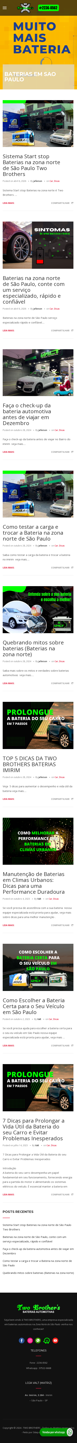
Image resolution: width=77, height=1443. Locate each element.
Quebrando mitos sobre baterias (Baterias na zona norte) (33, 648)
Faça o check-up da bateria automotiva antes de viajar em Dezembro (27, 414)
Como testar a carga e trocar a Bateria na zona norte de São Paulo (33, 532)
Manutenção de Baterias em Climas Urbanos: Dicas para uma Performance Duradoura (34, 882)
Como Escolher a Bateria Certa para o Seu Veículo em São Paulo (34, 1006)
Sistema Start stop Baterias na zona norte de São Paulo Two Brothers (31, 165)
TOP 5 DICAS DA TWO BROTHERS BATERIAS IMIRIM (30, 764)
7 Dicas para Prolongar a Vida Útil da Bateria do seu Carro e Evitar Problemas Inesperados (33, 1129)
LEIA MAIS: (9, 203)
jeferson (37, 181)
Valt (39, 898)
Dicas (57, 181)
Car (51, 181)
